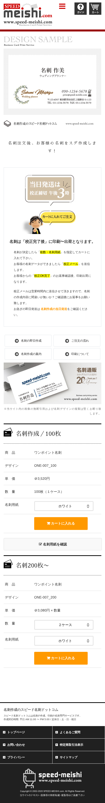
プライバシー (16, 757)
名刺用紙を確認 (54, 544)
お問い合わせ (16, 744)
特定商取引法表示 (71, 744)
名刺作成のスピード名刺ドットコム (31, 710)
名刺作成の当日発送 (54, 309)
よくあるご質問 (70, 732)
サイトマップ (68, 757)
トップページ (16, 732)
